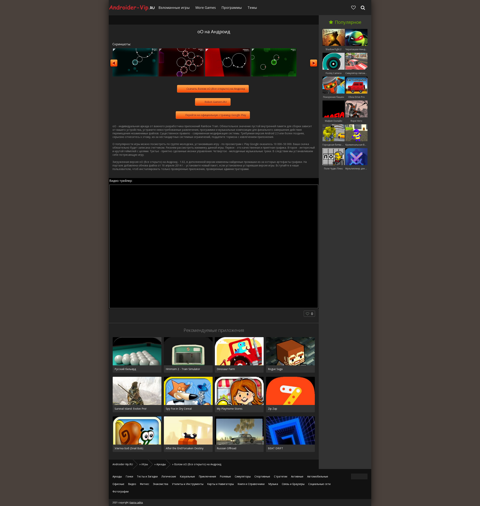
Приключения (207, 476)
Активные (297, 476)
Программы (231, 7)
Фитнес (144, 484)
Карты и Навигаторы (220, 484)
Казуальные (187, 476)
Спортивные (262, 476)
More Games (205, 7)
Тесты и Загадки (147, 476)
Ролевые (225, 476)
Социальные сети (319, 484)
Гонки (129, 476)
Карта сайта (136, 502)
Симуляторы (243, 476)
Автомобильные (317, 476)
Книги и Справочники (251, 484)
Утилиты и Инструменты (187, 484)
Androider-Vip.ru (132, 7)
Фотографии (120, 491)
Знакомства (160, 484)
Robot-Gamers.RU (216, 102)
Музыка (273, 484)
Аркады (117, 476)
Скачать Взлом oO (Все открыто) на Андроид (216, 89)
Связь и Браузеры (293, 484)
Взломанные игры (174, 7)
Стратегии (280, 476)
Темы (252, 7)
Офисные (118, 484)
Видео (132, 484)
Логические (168, 476)
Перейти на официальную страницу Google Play (215, 115)
